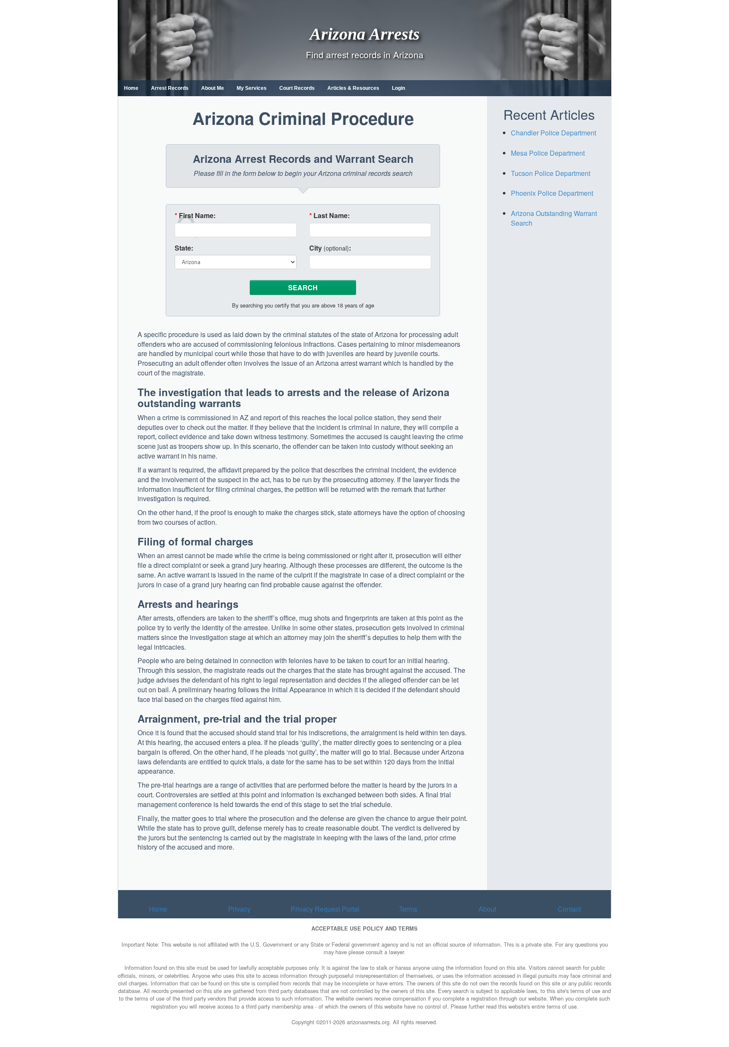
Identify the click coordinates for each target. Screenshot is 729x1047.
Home (131, 88)
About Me (212, 88)
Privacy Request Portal (325, 909)
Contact (569, 909)
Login (398, 88)
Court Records (297, 88)
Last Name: (329, 215)
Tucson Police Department (550, 173)
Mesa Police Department (548, 153)
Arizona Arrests (365, 33)
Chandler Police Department (553, 133)
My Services (252, 88)
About (487, 909)
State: (184, 248)
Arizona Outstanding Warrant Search (554, 218)
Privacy (239, 909)
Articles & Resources (353, 88)
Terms (408, 909)
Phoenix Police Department (552, 193)
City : (330, 248)
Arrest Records (170, 88)
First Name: (195, 215)
